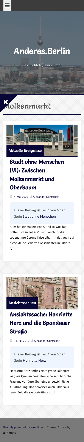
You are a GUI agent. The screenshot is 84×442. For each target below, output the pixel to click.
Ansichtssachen (22, 302)
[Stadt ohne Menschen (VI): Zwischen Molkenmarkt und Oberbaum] (42, 140)
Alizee (62, 427)
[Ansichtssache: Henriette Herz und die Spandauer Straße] (42, 293)
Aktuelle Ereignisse (25, 150)
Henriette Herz (34, 360)
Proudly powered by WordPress (24, 427)
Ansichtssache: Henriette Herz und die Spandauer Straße (41, 323)
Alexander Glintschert (46, 196)
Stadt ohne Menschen (39, 216)
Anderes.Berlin (42, 51)
